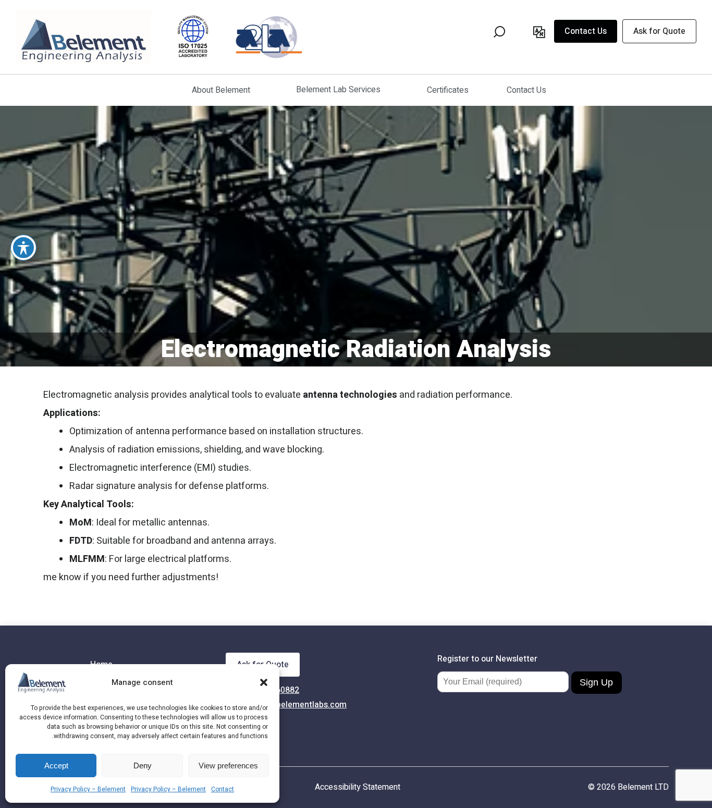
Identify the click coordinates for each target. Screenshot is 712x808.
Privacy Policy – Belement (88, 789)
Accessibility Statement (357, 787)
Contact (222, 789)
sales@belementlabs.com (298, 705)
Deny (142, 765)
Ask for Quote (659, 31)
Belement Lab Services (338, 89)
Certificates (448, 90)
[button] (264, 682)
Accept (56, 765)
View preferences (228, 765)
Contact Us (585, 31)
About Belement (221, 90)
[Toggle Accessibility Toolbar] (23, 247)
